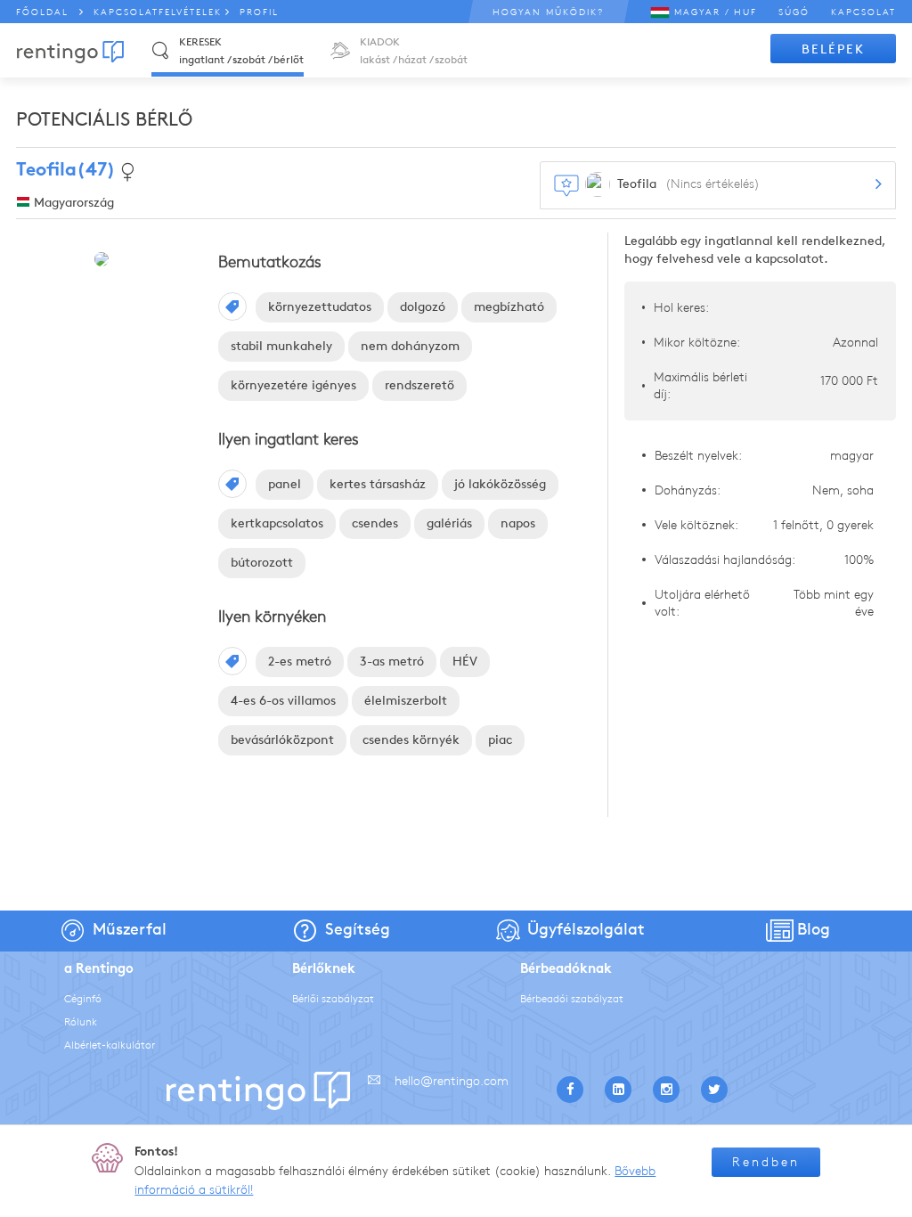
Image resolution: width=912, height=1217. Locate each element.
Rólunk (80, 1021)
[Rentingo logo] (70, 52)
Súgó (794, 12)
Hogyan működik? (548, 12)
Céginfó (83, 998)
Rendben (766, 1162)
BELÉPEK (833, 49)
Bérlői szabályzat (333, 998)
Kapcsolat (863, 12)
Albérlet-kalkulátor (109, 1044)
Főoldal (42, 12)
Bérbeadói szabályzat (571, 998)
